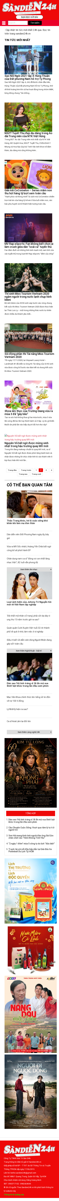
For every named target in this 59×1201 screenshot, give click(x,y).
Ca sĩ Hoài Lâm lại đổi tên (19, 721)
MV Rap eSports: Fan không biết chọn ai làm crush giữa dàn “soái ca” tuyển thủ (29, 245)
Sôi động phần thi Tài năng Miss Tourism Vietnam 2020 (29, 355)
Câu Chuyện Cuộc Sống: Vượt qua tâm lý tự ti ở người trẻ (31, 828)
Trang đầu (12, 470)
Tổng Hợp (30, 813)
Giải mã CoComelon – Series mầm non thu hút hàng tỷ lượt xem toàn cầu (28, 192)
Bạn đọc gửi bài (29, 17)
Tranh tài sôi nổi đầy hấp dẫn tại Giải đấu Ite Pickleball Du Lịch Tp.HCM (30, 850)
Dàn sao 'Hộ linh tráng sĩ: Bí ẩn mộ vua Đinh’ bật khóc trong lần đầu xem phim (28, 684)
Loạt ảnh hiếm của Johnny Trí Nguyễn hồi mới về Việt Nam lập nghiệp (29, 603)
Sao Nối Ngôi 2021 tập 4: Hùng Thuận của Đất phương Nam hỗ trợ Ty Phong (28, 77)
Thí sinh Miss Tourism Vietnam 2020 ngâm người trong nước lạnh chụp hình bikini (28, 296)
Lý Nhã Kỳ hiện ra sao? (17, 709)
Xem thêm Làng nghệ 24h (29, 732)
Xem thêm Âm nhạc (28, 569)
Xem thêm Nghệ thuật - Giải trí (29, 651)
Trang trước (26, 470)
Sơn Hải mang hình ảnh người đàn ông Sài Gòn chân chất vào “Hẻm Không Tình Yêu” (30, 836)
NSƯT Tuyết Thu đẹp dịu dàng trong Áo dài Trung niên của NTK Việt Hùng (28, 135)
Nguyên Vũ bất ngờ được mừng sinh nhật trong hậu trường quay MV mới (26, 444)
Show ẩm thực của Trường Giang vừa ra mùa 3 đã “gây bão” (29, 412)
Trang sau (23, 474)
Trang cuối (36, 474)
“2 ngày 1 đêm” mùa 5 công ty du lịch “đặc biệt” (31, 843)
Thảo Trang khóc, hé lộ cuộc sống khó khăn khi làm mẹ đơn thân (27, 522)
